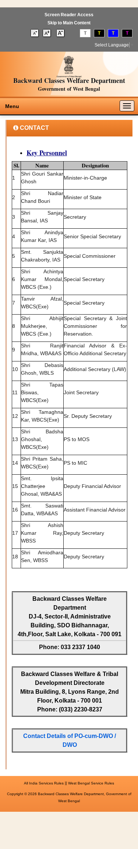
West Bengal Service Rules (91, 783)
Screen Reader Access (69, 14)
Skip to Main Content (69, 22)
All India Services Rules (44, 783)
